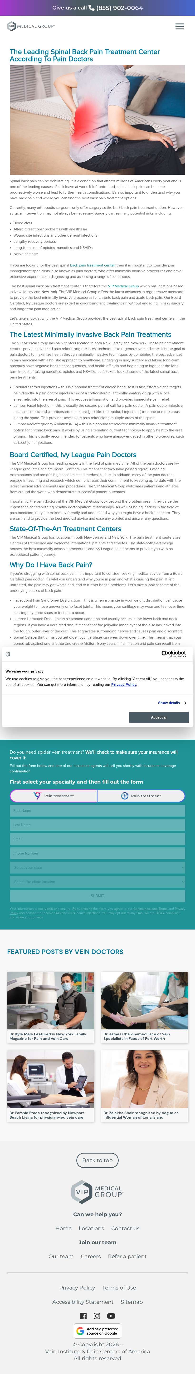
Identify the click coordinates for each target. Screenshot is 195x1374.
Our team (61, 1256)
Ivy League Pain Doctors (98, 455)
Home (63, 1228)
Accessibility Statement (83, 1302)
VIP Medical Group (123, 286)
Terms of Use (119, 1288)
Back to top (97, 1160)
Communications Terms (150, 909)
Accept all (159, 717)
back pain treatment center (92, 265)
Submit (97, 896)
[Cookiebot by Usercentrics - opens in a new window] (169, 654)
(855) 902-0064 (119, 8)
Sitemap (132, 1302)
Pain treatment (146, 796)
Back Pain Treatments (137, 334)
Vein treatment (59, 796)
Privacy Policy (77, 1288)
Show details (169, 703)
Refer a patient (127, 1256)
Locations (91, 1228)
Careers (91, 1256)
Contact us (125, 1228)
